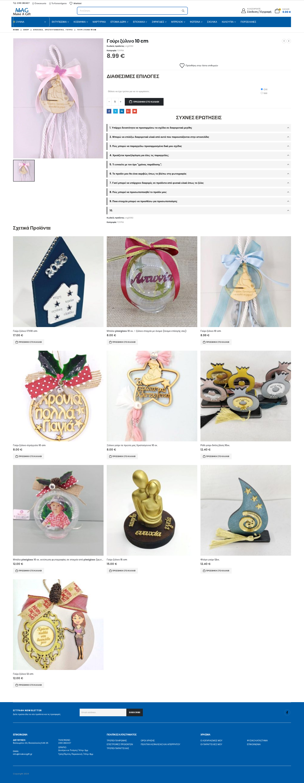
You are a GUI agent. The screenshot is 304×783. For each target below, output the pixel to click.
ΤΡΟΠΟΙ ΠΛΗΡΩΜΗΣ (117, 740)
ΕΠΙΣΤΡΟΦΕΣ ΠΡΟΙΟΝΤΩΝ (120, 744)
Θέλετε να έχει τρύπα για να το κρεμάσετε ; (129, 91)
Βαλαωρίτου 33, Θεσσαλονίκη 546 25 (30, 742)
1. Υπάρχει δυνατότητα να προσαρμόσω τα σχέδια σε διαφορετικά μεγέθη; (151, 127)
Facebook (109, 111)
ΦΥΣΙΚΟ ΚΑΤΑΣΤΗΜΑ (257, 740)
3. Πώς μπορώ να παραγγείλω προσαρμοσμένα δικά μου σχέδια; (146, 146)
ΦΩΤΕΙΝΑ (195, 21)
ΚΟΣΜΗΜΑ (80, 21)
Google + (128, 111)
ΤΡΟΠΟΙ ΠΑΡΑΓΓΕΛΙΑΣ (118, 748)
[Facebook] (287, 712)
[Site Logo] (22, 11)
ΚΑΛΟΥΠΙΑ (228, 21)
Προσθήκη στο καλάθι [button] (30, 342)
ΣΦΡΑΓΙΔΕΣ (158, 21)
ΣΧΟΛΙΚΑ (212, 21)
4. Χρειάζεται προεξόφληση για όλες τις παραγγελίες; (139, 155)
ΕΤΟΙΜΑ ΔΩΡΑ (118, 21)
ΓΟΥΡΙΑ (120, 50)
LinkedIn (122, 111)
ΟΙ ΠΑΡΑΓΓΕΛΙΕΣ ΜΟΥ (211, 744)
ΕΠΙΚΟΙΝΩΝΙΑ (254, 744)
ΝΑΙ (265, 93)
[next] (289, 41)
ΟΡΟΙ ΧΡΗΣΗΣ (148, 740)
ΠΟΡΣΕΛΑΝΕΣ (248, 21)
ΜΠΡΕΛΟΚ (177, 21)
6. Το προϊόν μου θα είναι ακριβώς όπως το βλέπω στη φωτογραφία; (148, 173)
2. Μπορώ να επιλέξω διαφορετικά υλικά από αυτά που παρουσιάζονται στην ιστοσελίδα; (159, 137)
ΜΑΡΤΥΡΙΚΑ (99, 21)
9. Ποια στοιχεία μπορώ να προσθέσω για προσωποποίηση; (143, 201)
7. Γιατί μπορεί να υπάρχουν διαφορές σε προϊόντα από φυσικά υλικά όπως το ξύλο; (157, 183)
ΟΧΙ (265, 89)
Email (134, 111)
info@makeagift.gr (22, 754)
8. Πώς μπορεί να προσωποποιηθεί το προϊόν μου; (138, 192)
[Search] (183, 10)
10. (111, 210)
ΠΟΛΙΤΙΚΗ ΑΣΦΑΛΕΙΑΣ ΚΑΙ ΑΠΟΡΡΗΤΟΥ (160, 744)
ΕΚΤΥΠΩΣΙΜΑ (59, 21)
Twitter (115, 111)
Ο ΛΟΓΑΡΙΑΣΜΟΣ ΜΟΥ (211, 740)
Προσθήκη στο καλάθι (146, 101)
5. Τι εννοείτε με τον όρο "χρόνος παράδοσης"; (136, 164)
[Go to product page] (58, 281)
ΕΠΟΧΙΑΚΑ (139, 21)
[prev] (284, 41)
